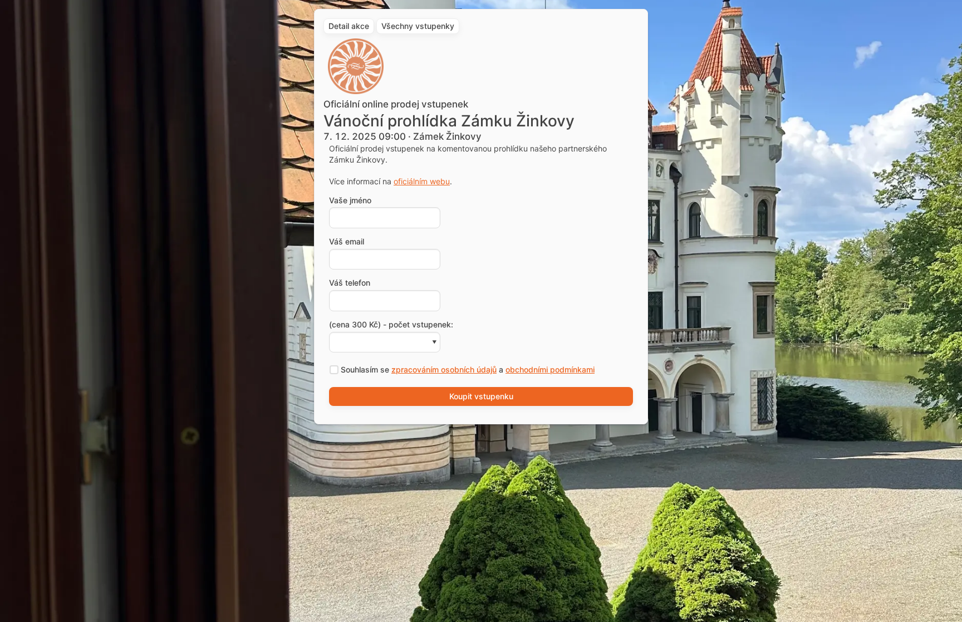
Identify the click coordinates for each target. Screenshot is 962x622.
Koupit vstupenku (481, 396)
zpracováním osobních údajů (444, 369)
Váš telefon (349, 282)
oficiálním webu (422, 181)
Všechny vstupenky (417, 26)
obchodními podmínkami (550, 369)
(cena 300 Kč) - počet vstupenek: (391, 324)
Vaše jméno (350, 200)
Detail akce (348, 26)
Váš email (346, 241)
